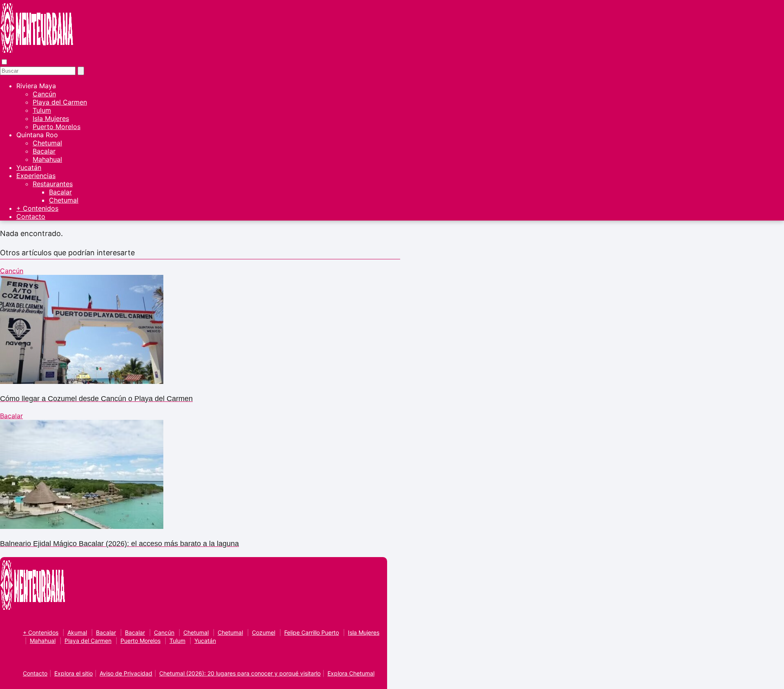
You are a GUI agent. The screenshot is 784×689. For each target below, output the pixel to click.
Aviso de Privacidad (126, 673)
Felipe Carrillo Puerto (311, 632)
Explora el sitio (73, 673)
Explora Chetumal (350, 673)
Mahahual (47, 159)
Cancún (44, 94)
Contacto (30, 216)
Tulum (42, 110)
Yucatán (28, 167)
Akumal (77, 632)
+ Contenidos (37, 208)
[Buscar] (81, 71)
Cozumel (263, 632)
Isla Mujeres (51, 118)
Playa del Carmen (60, 102)
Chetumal (47, 143)
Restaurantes (53, 184)
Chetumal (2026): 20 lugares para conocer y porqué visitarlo (240, 673)
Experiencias (36, 176)
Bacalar (44, 151)
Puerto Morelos (56, 127)
